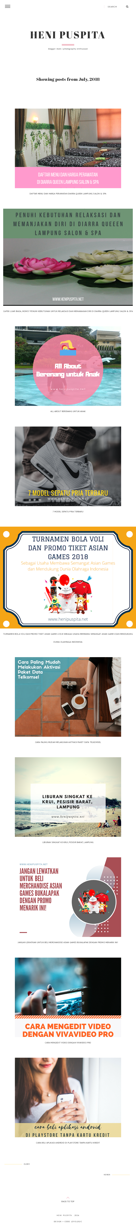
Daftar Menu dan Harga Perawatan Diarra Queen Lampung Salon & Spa (68, 193)
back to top (67, 1201)
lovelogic (76, 1221)
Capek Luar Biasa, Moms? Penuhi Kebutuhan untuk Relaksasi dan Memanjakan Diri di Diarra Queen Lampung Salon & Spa (68, 311)
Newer (107, 1175)
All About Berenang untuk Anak (68, 411)
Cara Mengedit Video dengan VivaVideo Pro (68, 1042)
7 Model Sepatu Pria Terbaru (68, 511)
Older (27, 1164)
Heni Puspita (68, 34)
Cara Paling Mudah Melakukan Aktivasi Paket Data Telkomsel (68, 742)
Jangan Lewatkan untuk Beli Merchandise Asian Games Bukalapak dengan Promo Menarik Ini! (68, 942)
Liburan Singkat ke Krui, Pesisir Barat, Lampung (68, 842)
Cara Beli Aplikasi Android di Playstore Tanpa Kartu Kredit (68, 1142)
